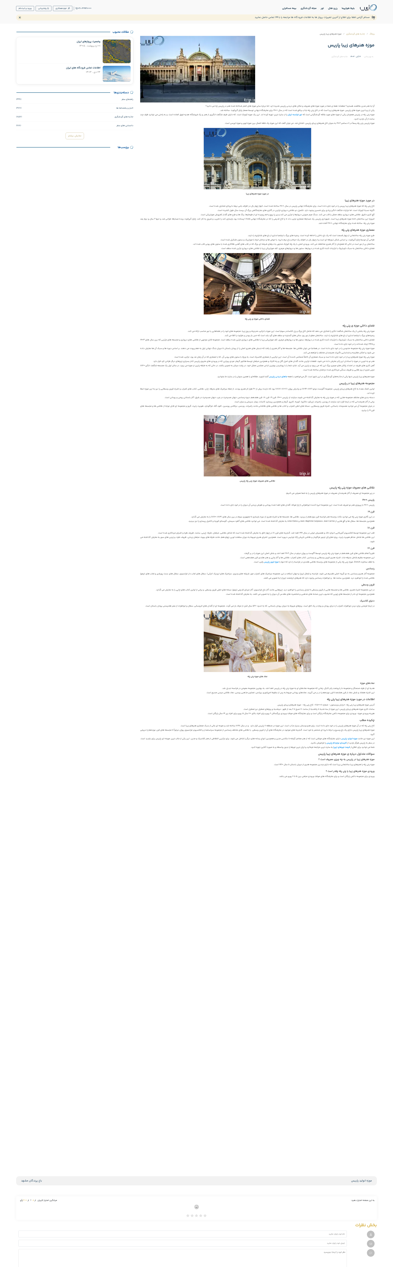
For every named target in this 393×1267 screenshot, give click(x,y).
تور (322, 8)
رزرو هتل (333, 8)
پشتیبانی (42, 8)
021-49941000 (84, 8)
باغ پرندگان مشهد (31, 1181)
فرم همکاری (61, 8)
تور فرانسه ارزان (295, 114)
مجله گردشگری (309, 8)
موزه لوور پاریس (271, 562)
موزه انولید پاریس (361, 1181)
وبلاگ (372, 34)
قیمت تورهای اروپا (341, 747)
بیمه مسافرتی (289, 8)
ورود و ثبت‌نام (25, 8)
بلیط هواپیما (348, 8)
